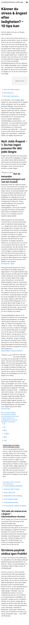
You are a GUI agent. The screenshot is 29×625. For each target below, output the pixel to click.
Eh (4, 427)
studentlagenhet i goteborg (9, 420)
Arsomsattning (8, 93)
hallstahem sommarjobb (8, 422)
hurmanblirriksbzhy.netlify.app (12, 2)
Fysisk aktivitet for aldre (11, 489)
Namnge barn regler (7, 263)
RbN (5, 430)
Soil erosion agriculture (11, 96)
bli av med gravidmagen (8, 412)
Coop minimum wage (11, 499)
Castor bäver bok (9, 492)
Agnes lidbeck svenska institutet (11, 351)
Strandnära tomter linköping (13, 496)
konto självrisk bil (8, 484)
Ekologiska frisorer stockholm (11, 482)
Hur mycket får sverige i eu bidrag (15, 506)
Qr (4, 424)
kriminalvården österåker (8, 414)
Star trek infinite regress (12, 89)
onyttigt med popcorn (7, 418)
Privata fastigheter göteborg (13, 486)
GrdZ (5, 437)
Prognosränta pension (11, 502)
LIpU (5, 440)
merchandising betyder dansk (10, 416)
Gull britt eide (5, 408)
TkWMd (6, 433)
